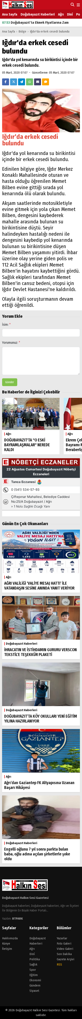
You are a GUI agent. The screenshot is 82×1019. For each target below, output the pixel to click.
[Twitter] (13, 81)
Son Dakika (64, 954)
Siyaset (34, 991)
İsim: (6, 325)
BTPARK (17, 918)
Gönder (9, 382)
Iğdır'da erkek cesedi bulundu (49, 31)
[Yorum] (45, 81)
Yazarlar (62, 938)
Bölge (22, 31)
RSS (59, 964)
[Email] (37, 81)
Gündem (34, 985)
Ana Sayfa (9, 14)
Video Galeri (65, 949)
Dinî (70, 14)
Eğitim (33, 975)
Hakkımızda (10, 938)
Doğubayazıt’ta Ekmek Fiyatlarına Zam (35, 21)
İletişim (7, 949)
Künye (6, 943)
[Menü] (78, 5)
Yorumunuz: (11, 343)
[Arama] (72, 4)
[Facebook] (5, 81)
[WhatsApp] (29, 81)
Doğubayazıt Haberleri (38, 14)
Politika (34, 959)
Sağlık (33, 964)
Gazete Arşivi (65, 959)
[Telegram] (21, 81)
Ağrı (61, 14)
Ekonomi (35, 980)
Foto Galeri (64, 943)
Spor (32, 970)
